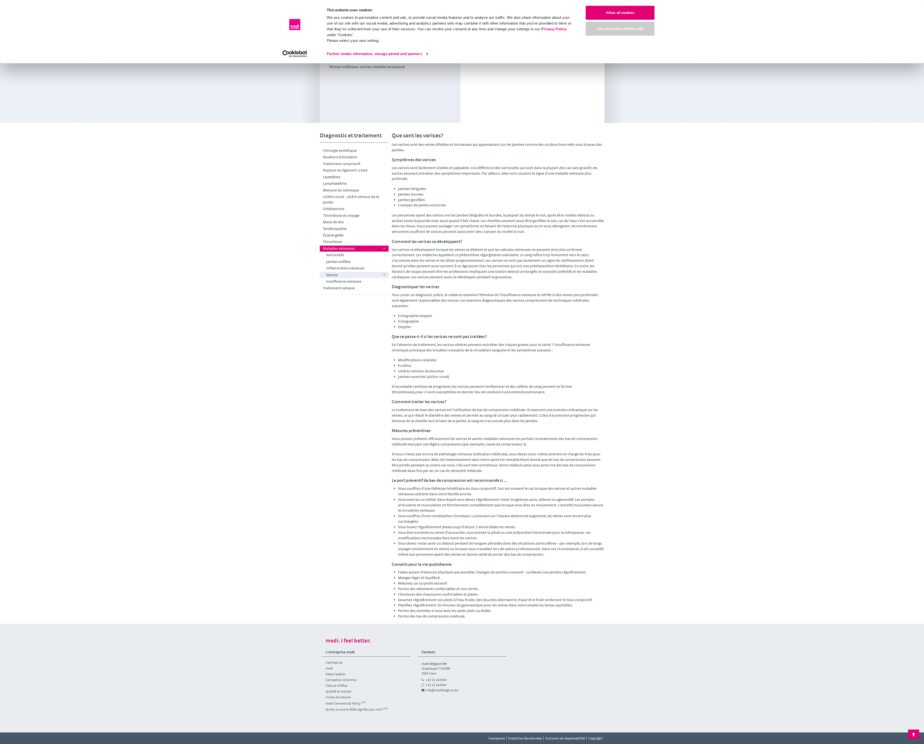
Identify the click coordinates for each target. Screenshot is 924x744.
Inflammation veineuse (345, 268)
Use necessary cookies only (620, 28)
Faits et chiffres (336, 685)
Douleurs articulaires (340, 157)
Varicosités (335, 255)
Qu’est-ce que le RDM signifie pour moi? (354, 709)
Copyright (595, 738)
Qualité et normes (338, 691)
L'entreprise (334, 662)
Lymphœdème (335, 183)
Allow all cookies (620, 13)
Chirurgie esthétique (340, 150)
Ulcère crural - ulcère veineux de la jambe (351, 199)
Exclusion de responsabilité (565, 738)
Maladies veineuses (339, 248)
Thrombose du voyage (341, 215)
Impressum (496, 738)
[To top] (913, 734)
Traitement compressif (341, 163)
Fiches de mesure (338, 697)
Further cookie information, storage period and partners (374, 54)
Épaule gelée (333, 235)
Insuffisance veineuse (343, 281)
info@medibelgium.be (442, 690)
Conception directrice (341, 680)
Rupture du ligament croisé (345, 170)
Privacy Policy (554, 29)
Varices (332, 275)
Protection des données (525, 738)
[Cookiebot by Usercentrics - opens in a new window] (295, 53)
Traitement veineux (339, 288)
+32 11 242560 (436, 680)
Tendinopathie (335, 228)
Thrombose (332, 241)
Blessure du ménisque (341, 190)
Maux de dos (333, 222)
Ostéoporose (333, 208)
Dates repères (335, 674)
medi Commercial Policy (343, 703)
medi (329, 668)
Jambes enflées (338, 261)
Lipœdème (331, 177)
